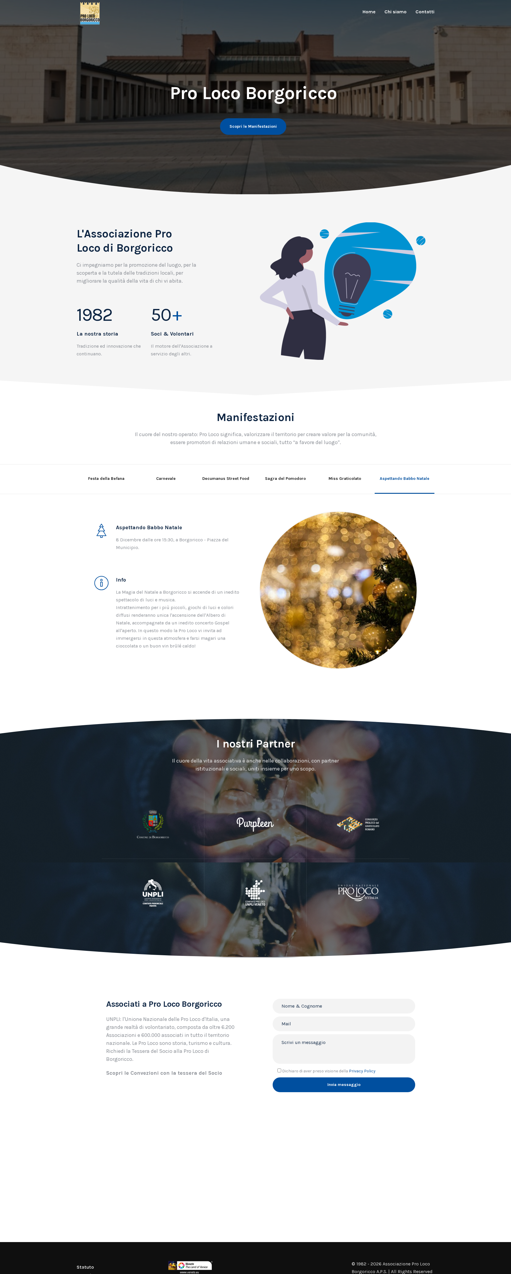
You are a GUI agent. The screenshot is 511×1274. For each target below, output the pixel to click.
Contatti (424, 11)
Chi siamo (395, 11)
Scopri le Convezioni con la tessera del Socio (164, 1073)
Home (369, 11)
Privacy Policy (362, 1071)
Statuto (85, 1267)
